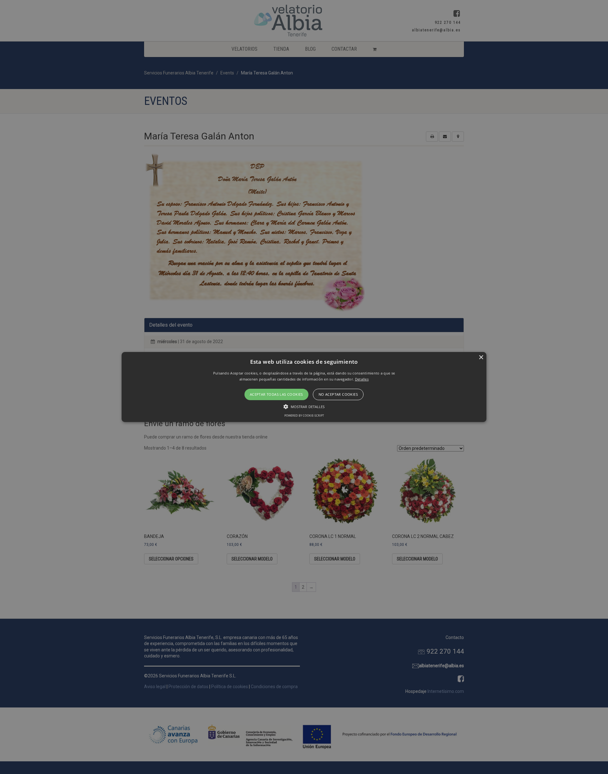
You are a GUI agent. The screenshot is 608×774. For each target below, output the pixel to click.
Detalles (362, 379)
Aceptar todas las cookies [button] (276, 394)
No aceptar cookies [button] (338, 394)
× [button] (480, 357)
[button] (304, 387)
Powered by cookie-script (304, 415)
